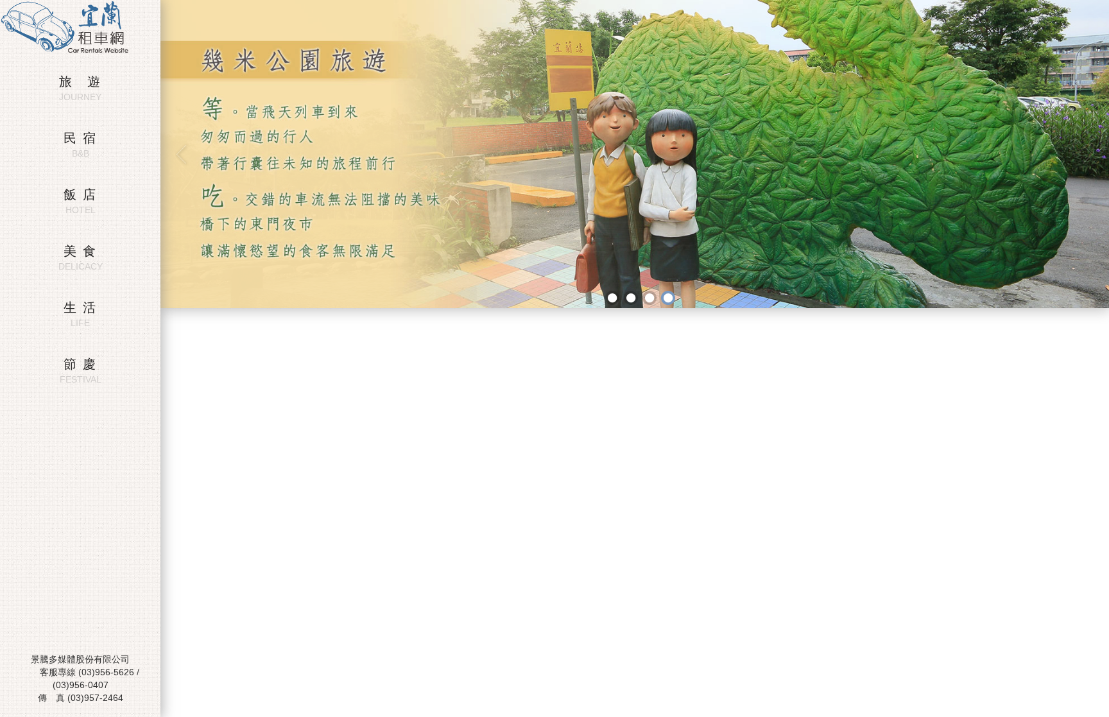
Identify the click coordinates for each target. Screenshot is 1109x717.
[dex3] (649, 298)
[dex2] (631, 298)
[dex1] (612, 298)
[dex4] (668, 298)
